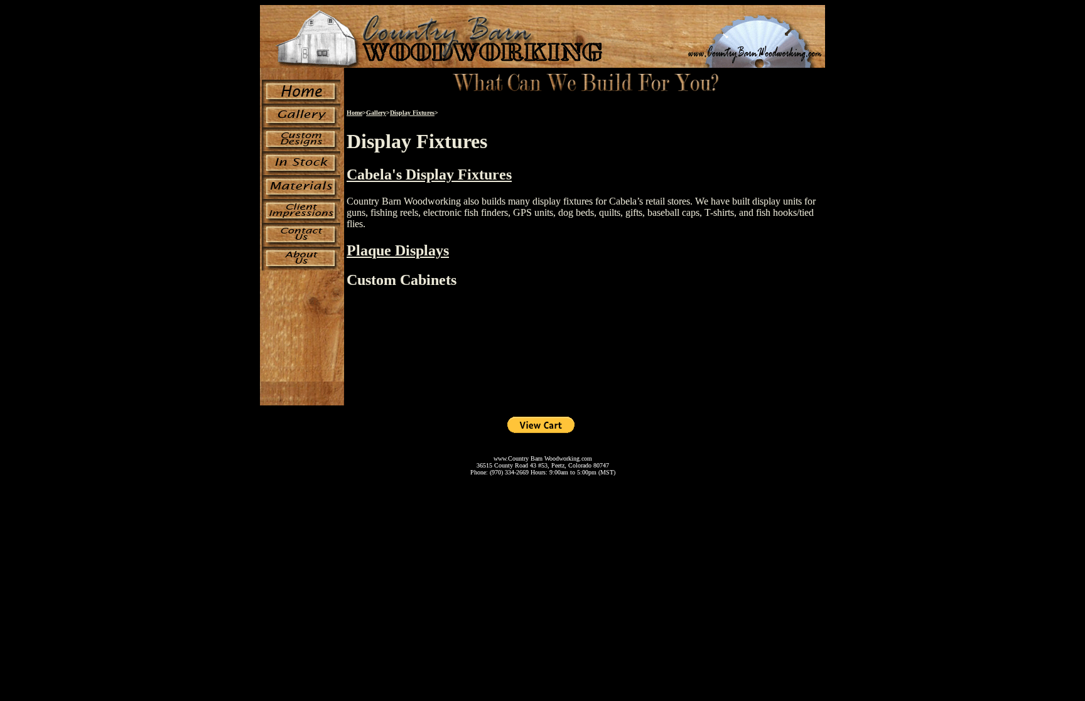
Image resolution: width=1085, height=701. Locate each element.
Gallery (376, 112)
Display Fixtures (412, 112)
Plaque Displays (398, 250)
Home (354, 112)
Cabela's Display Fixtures (429, 174)
